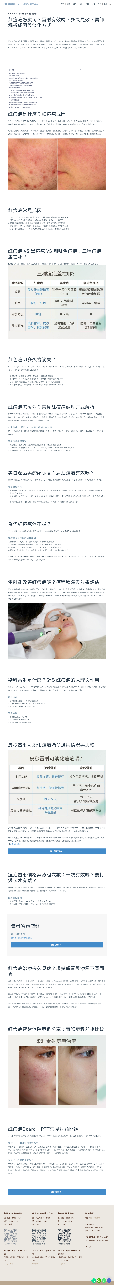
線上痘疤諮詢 (56, 1192)
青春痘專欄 (33, 14)
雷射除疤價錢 (15, 100)
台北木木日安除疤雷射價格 (21, 937)
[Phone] (93, 1280)
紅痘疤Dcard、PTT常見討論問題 (20, 107)
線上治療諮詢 (56, 945)
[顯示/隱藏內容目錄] (80, 69)
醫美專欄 (27, 14)
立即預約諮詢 (15, 844)
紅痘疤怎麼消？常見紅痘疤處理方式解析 (21, 83)
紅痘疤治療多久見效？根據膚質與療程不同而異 (24, 102)
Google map (8, 1263)
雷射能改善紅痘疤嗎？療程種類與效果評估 (22, 90)
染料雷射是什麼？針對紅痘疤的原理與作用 (22, 92)
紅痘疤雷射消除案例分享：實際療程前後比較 (23, 105)
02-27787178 (95, 1218)
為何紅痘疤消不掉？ (16, 88)
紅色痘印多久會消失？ (16, 80)
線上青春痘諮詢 (56, 851)
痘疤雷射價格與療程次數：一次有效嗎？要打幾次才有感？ (27, 97)
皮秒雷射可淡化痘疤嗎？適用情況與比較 (22, 95)
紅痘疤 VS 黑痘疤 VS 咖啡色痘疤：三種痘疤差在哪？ (25, 78)
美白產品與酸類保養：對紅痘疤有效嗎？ (21, 85)
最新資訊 (21, 14)
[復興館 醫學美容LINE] (104, 1280)
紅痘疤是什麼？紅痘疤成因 (17, 73)
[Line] (99, 1280)
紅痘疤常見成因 (14, 76)
